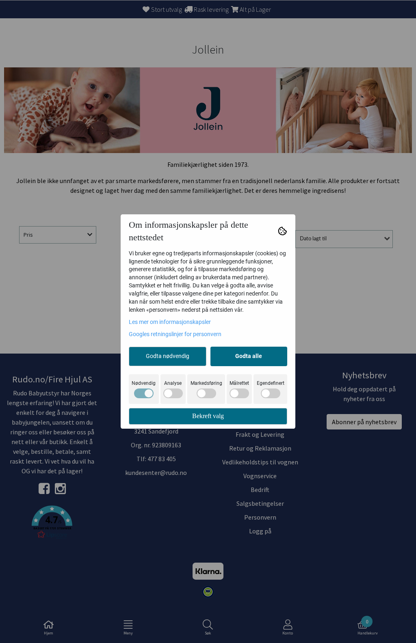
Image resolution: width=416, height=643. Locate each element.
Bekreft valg (208, 415)
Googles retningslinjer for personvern (175, 334)
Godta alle (248, 356)
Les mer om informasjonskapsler (170, 322)
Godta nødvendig (167, 356)
